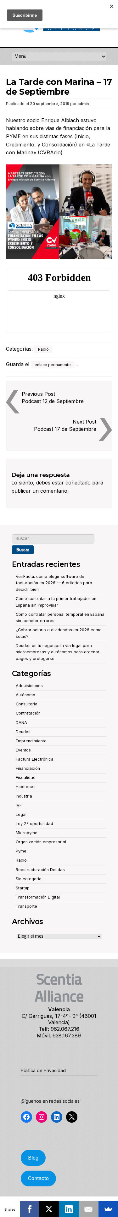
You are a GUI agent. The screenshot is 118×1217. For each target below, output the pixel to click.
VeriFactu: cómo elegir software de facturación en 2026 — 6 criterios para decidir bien (54, 583)
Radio (43, 349)
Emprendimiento (31, 741)
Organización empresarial (41, 842)
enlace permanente (53, 364)
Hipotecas (26, 786)
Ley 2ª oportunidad (34, 823)
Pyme (21, 851)
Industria (24, 796)
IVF (19, 805)
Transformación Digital (38, 897)
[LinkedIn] (69, 1209)
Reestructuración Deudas (40, 869)
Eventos (23, 750)
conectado (78, 482)
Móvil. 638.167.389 (59, 1035)
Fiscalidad (26, 777)
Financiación (28, 768)
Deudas (23, 731)
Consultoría (26, 704)
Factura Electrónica (34, 759)
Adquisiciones (29, 685)
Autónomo (25, 694)
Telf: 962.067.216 (59, 1029)
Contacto (38, 1178)
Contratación (28, 713)
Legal (21, 814)
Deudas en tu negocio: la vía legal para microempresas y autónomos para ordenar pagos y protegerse (57, 652)
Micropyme (26, 832)
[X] (49, 1209)
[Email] (88, 1209)
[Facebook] (30, 1209)
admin (83, 103)
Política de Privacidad (43, 1070)
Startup (23, 888)
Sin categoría (29, 878)
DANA (21, 722)
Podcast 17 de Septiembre (65, 429)
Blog (33, 1158)
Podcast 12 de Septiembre (53, 401)
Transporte (26, 906)
